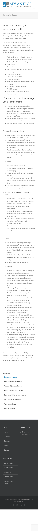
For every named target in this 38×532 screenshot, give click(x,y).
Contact (6, 450)
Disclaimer (7, 472)
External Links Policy (8, 482)
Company (7, 436)
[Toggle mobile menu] (34, 9)
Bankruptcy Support (10, 377)
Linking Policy (8, 477)
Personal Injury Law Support (13, 386)
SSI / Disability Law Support (13, 399)
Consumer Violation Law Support (15, 395)
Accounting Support (10, 404)
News (6, 445)
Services (7, 441)
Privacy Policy (8, 468)
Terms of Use (8, 463)
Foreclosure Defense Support (13, 381)
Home (6, 432)
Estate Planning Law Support (13, 390)
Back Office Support (10, 408)
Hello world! (26, 432)
